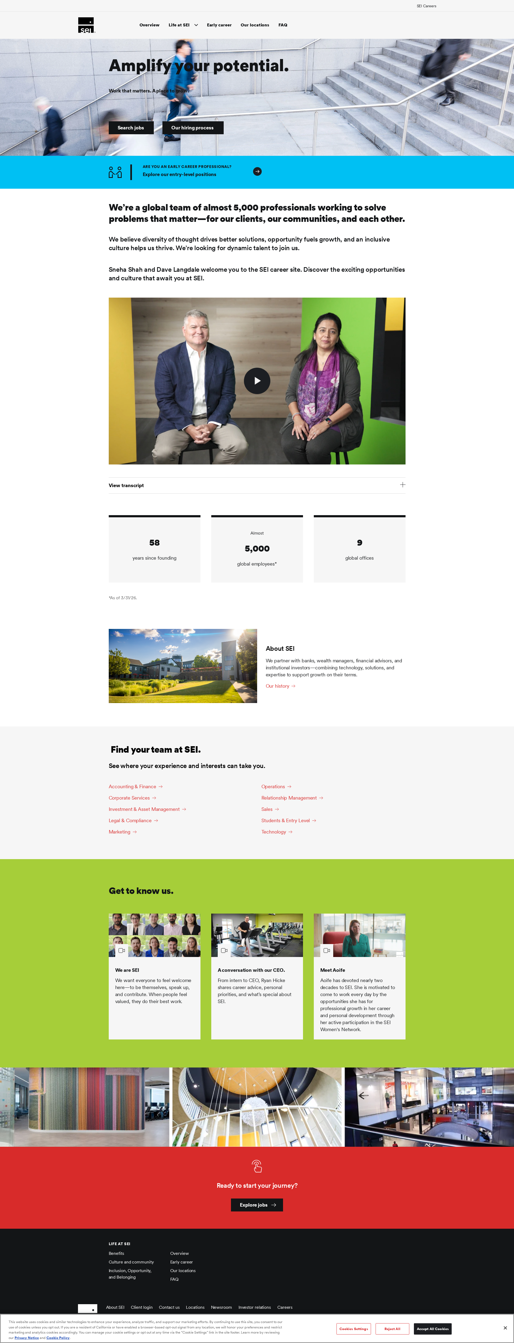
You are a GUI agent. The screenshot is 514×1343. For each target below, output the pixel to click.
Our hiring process (192, 127)
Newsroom (221, 1307)
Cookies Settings (353, 1329)
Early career (219, 24)
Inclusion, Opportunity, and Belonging (130, 1274)
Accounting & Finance (132, 786)
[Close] (505, 1328)
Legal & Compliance (130, 820)
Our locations (255, 24)
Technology (273, 832)
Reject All (392, 1329)
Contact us (169, 1307)
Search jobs (131, 127)
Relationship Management (289, 798)
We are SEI (127, 970)
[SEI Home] (87, 25)
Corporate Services (129, 798)
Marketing (119, 832)
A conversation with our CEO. (251, 970)
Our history (277, 686)
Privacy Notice (27, 1337)
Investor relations (255, 1307)
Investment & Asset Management (144, 809)
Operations (273, 786)
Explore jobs (254, 1205)
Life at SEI (179, 24)
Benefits (116, 1253)
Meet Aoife (332, 970)
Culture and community (131, 1262)
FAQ (282, 24)
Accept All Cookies (433, 1329)
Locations (195, 1307)
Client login (142, 1307)
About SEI (115, 1307)
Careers (284, 1307)
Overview (149, 24)
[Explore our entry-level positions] (396, 172)
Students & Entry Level (285, 820)
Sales (267, 809)
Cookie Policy (58, 1337)
